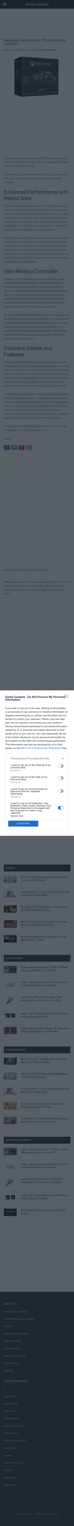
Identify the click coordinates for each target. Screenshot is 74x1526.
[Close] (67, 697)
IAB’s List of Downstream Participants (41, 748)
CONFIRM (23, 823)
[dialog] (37, 763)
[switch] (61, 766)
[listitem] (37, 758)
